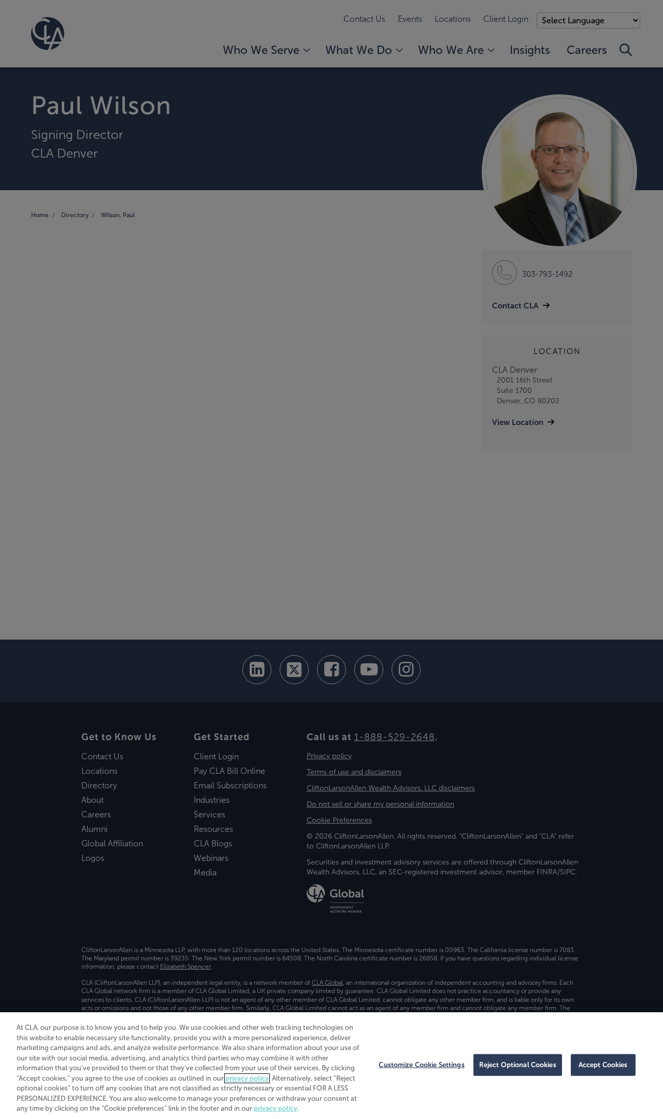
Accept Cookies (603, 1065)
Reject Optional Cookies (517, 1065)
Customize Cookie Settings (421, 1065)
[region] (331, 1065)
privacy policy (247, 1078)
